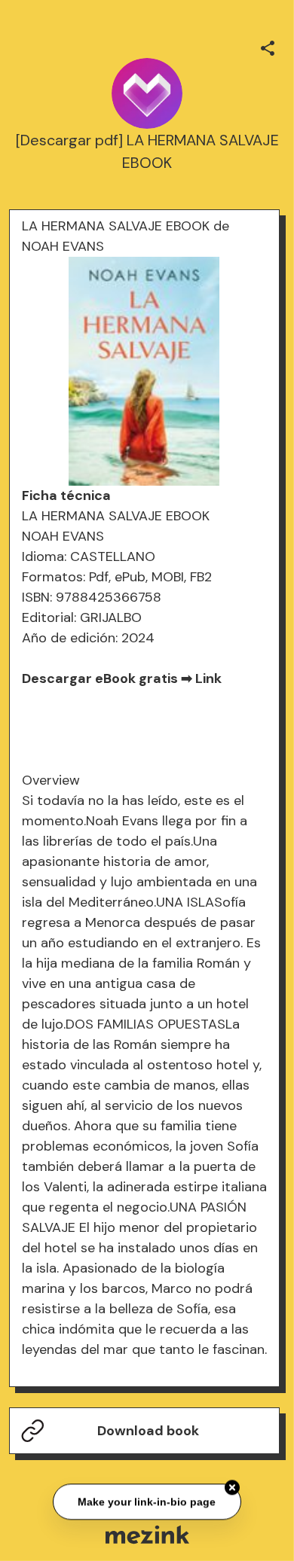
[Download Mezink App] (147, 1534)
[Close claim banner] (232, 1487)
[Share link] (268, 45)
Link (208, 678)
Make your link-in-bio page (147, 1502)
